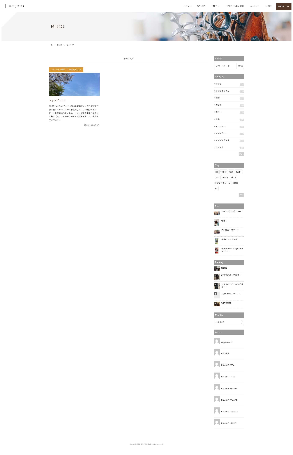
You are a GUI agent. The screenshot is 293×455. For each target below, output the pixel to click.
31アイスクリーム (222, 183)
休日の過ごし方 (75, 70)
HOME (187, 6)
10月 (231, 172)
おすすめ (229, 84)
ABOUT (254, 6)
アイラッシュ (228, 126)
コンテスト (228, 147)
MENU (215, 6)
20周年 (225, 177)
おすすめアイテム (229, 91)
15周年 (239, 172)
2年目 (233, 177)
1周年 (217, 177)
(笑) (216, 172)
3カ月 (235, 183)
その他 (228, 119)
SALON (201, 6)
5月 (216, 188)
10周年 (223, 172)
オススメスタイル (229, 140)
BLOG (268, 6)
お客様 (229, 98)
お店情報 (229, 105)
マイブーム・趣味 (58, 70)
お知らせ (229, 112)
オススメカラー (229, 133)
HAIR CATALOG (235, 6)
